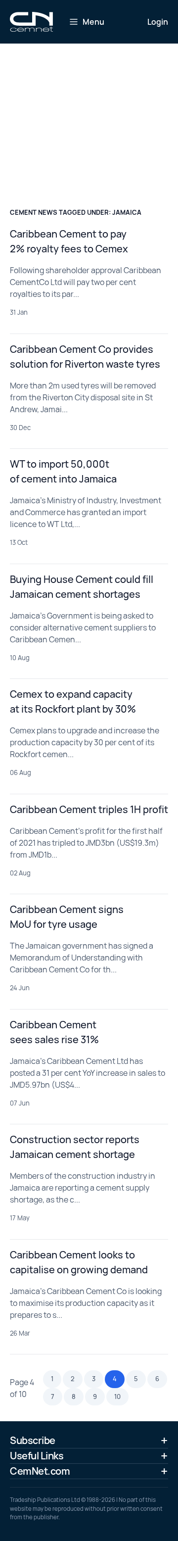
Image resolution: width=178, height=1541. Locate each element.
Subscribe (32, 1440)
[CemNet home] (31, 22)
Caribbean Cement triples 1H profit (89, 809)
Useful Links (36, 1455)
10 (117, 1396)
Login (157, 21)
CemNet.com (40, 1471)
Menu (93, 21)
